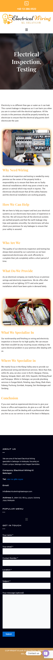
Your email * (8, 547)
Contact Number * (10, 558)
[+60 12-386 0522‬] (26, 3)
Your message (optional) (13, 593)
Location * (7, 570)
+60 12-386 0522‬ (26, 8)
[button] (26, 29)
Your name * (8, 535)
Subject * (6, 581)
